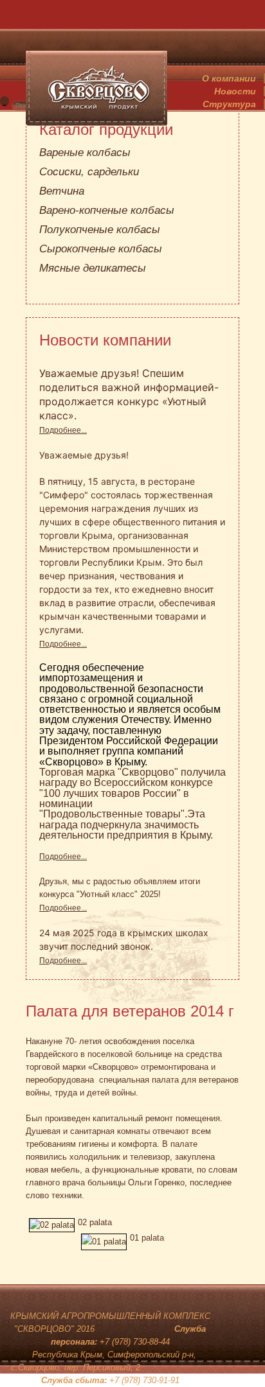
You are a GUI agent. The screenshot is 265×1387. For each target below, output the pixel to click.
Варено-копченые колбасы (106, 210)
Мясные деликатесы (92, 268)
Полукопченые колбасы (99, 229)
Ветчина (61, 191)
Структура (229, 104)
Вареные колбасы (85, 152)
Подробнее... (63, 430)
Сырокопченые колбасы (100, 249)
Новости (235, 91)
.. (4, 102)
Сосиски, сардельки (89, 172)
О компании (229, 78)
